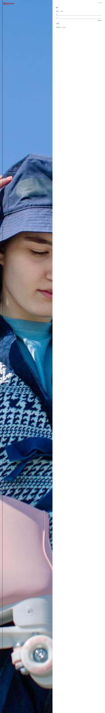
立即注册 (63, 27)
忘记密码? (99, 20)
